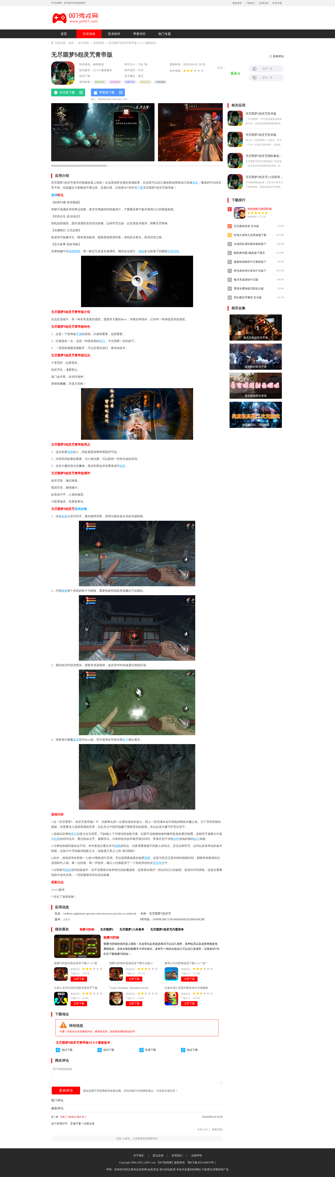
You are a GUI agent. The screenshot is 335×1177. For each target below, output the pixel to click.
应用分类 (264, 3)
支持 (203, 1129)
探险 (70, 451)
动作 (176, 838)
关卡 (125, 739)
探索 (147, 857)
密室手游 (130, 82)
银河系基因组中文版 (246, 279)
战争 (122, 465)
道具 (76, 739)
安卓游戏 (89, 33)
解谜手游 (99, 82)
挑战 (141, 251)
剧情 (77, 251)
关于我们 (138, 1155)
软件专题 (277, 3)
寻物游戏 (115, 82)
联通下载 (150, 1049)
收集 (64, 516)
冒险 (68, 869)
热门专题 (164, 33)
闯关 (195, 182)
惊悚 (71, 251)
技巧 (102, 341)
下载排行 (250, 3)
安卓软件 (114, 33)
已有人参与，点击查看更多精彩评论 (137, 1138)
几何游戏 (160, 82)
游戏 (54, 195)
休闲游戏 (98, 42)
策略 (117, 845)
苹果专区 (139, 33)
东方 (74, 833)
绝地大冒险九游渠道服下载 (250, 235)
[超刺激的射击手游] (256, 356)
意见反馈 (158, 1155)
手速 (79, 334)
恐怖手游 (145, 82)
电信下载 (67, 1049)
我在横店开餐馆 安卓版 (248, 297)
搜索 (64, 590)
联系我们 (177, 1155)
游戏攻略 (81, 508)
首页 (64, 33)
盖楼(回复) (217, 1129)
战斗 (196, 838)
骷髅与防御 (111, 937)
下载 (140, 187)
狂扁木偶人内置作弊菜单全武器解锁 (186, 987)
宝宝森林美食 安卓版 (246, 226)
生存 (170, 251)
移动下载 (108, 1049)
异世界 (157, 862)
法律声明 (196, 1155)
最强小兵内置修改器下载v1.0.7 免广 (186, 963)
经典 (57, 838)
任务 (176, 251)
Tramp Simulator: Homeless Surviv (129, 987)
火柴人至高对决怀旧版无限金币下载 (76, 987)
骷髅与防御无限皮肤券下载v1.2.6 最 (75, 963)
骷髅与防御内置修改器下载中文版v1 (131, 963)
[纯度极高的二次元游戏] (256, 414)
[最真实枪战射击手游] (256, 327)
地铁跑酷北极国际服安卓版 (263, 208)
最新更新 (237, 3)
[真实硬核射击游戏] (256, 385)
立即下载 (78, 979)
